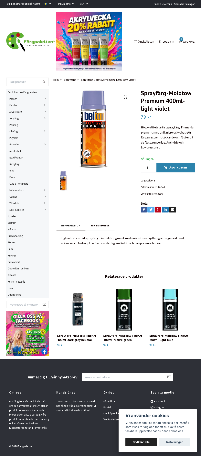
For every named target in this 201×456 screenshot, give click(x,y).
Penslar (13, 105)
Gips (11, 170)
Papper (13, 98)
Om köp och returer (115, 413)
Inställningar (174, 442)
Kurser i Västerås (16, 281)
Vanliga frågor (111, 419)
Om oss (12, 275)
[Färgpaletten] (30, 42)
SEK (82, 3)
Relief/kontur (16, 157)
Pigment (13, 137)
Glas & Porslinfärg (18, 183)
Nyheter (12, 216)
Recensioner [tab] (100, 225)
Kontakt (108, 407)
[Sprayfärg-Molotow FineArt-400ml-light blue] (170, 310)
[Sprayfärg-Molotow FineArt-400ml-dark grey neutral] (78, 310)
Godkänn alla (141, 442)
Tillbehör (14, 203)
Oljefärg (13, 131)
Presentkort (14, 262)
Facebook (159, 401)
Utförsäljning (14, 294)
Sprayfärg (14, 164)
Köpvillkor (109, 401)
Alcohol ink (15, 151)
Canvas (13, 196)
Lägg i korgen (178, 167)
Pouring (13, 124)
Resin (12, 177)
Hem (10, 288)
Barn (10, 248)
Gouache (14, 144)
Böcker (11, 242)
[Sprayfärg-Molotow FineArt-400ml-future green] (124, 310)
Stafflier (12, 222)
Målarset (12, 229)
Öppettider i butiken (18, 268)
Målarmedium (16, 190)
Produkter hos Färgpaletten (22, 92)
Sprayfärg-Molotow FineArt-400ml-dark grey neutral (77, 338)
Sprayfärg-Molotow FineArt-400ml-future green (123, 338)
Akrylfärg (14, 118)
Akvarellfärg (15, 111)
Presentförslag (15, 235)
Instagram (159, 407)
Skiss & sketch (16, 209)
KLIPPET (12, 255)
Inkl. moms (64, 3)
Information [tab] (71, 225)
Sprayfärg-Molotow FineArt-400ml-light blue (169, 338)
